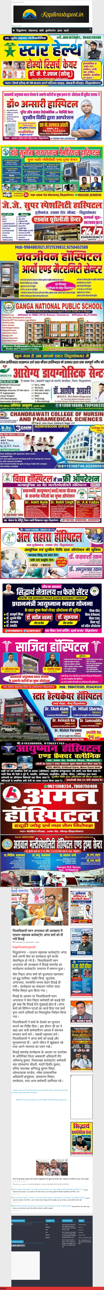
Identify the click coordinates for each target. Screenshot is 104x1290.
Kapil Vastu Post (82, 1224)
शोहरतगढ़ (33, 30)
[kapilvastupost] (13, 30)
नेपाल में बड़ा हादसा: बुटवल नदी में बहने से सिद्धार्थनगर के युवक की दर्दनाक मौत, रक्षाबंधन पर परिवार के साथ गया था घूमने (51, 1179)
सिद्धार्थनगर (21, 30)
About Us (80, 1227)
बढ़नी (66, 30)
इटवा (59, 30)
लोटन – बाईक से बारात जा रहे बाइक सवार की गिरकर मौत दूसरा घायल (84, 1242)
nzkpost (24, 1181)
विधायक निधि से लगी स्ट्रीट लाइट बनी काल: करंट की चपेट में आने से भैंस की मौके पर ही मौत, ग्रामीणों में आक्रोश (51, 1207)
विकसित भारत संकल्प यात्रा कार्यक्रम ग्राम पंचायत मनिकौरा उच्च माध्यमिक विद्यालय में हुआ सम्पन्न (42, 1100)
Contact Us (80, 1229)
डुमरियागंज (50, 30)
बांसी (41, 30)
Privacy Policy (81, 1235)
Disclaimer (80, 1232)
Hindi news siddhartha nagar (84, 1237)
